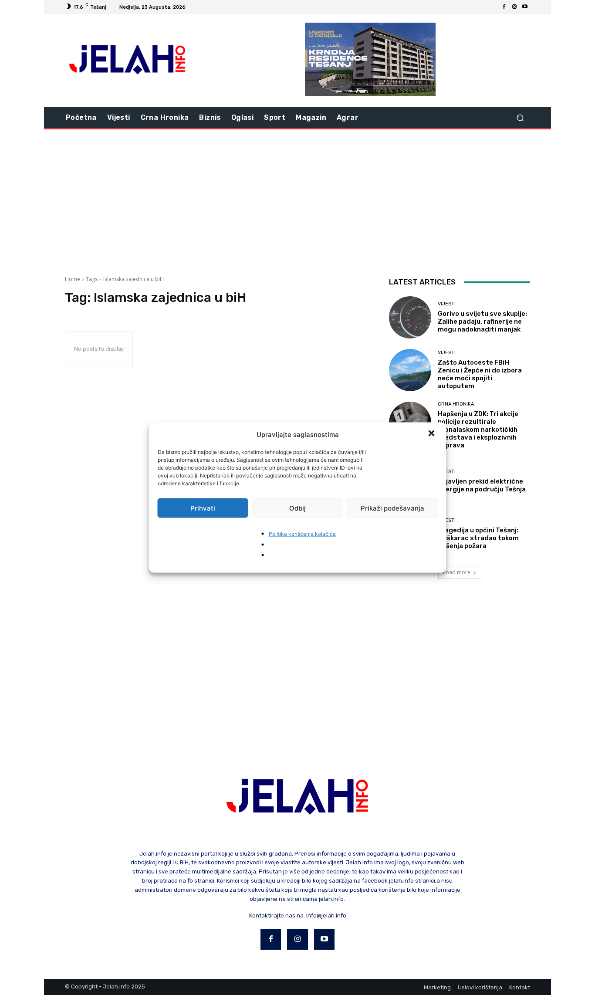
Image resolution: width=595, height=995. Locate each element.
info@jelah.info (326, 915)
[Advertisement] (297, 199)
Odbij (297, 508)
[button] (432, 434)
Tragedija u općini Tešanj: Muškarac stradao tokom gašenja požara (478, 538)
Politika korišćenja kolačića (302, 534)
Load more (456, 572)
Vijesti (447, 303)
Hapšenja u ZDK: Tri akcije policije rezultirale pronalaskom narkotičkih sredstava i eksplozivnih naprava (478, 429)
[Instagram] (514, 7)
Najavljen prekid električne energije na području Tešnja (482, 485)
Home (72, 279)
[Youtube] (525, 7)
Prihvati (202, 508)
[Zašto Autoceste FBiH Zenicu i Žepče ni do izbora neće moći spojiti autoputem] (410, 370)
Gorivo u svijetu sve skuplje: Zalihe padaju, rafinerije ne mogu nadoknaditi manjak (482, 321)
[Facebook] (504, 7)
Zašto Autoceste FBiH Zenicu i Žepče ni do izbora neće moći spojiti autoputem (480, 374)
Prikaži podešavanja (392, 508)
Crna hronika (456, 404)
